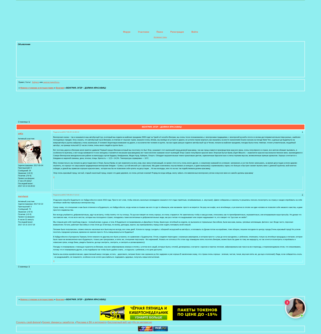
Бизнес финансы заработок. (58, 322)
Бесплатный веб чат (119, 322)
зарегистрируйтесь (51, 82)
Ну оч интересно (142, 322)
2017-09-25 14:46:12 (71, 132)
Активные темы (160, 37)
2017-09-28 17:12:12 (71, 195)
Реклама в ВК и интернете (91, 322)
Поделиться (58, 132)
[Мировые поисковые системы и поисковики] (145, 331)
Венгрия (60, 88)
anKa (20, 133)
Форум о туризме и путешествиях (37, 88)
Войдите (35, 82)
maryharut (23, 196)
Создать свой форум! (28, 322)
